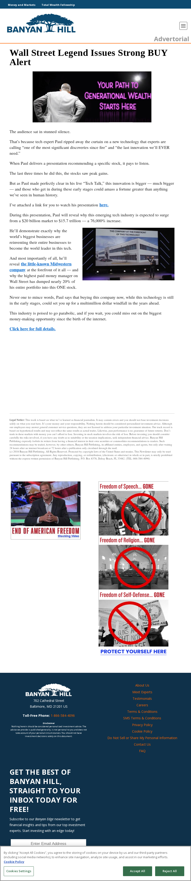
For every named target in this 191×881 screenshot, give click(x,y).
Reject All (170, 871)
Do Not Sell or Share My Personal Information (142, 738)
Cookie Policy (142, 731)
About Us (142, 685)
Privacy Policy (142, 725)
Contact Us (142, 744)
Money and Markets (21, 5)
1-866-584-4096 (63, 715)
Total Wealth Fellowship (58, 5)
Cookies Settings (18, 871)
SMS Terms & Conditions (142, 718)
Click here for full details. (33, 329)
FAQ (142, 751)
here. (104, 205)
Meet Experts (142, 692)
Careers (142, 705)
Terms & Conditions (142, 711)
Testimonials (142, 698)
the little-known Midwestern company (41, 267)
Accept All (137, 871)
